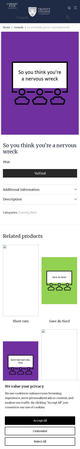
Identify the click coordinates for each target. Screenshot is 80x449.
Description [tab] (12, 199)
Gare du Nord (59, 321)
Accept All (40, 420)
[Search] (71, 8)
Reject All (40, 441)
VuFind (40, 173)
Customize (40, 431)
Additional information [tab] (21, 189)
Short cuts (21, 321)
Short (33, 212)
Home (6, 27)
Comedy (18, 27)
